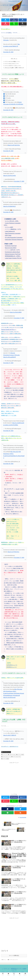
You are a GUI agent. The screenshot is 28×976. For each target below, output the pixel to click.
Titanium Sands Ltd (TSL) (7, 329)
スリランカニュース (6, 751)
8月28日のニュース (12, 667)
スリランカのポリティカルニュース (12, 65)
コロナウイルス (12, 754)
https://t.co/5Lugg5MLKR (9, 357)
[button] (25, 457)
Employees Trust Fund (11, 245)
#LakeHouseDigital (8, 693)
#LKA (20, 102)
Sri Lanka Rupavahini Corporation (13, 237)
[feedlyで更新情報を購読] (7, 812)
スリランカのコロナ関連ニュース (12, 61)
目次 (12, 58)
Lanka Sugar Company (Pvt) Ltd (13, 258)
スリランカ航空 (9, 227)
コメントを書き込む (14, 955)
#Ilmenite (12, 353)
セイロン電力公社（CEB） (12, 221)
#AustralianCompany (8, 355)
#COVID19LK (19, 104)
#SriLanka (6, 40)
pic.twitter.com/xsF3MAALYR (10, 46)
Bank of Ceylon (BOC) (10, 247)
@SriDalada (16, 693)
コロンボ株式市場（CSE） (8, 158)
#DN (19, 451)
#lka (19, 44)
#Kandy (22, 693)
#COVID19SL (12, 104)
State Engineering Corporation (13, 233)
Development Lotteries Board (12, 252)
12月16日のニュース (12, 665)
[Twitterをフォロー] (20, 808)
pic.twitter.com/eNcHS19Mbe (10, 425)
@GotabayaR (16, 695)
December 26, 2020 (8, 52)
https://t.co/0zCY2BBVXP (9, 735)
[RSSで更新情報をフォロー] (20, 812)
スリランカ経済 (6, 758)
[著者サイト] (7, 808)
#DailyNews (6, 453)
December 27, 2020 (19, 181)
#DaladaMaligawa (8, 695)
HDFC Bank (8, 235)
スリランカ (5, 754)
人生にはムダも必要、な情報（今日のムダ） (14, 67)
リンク (17, 489)
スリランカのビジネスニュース (11, 63)
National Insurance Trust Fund (12, 254)
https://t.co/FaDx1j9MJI (15, 312)
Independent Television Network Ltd (14, 239)
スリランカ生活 (21, 754)
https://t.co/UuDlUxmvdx (9, 697)
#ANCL (12, 453)
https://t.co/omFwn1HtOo (9, 175)
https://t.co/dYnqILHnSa (14, 145)
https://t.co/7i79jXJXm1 (13, 551)
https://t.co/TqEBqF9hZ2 (9, 206)
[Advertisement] (14, 778)
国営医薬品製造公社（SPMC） (13, 256)
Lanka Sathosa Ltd (10, 231)
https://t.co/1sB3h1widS (18, 423)
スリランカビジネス (16, 756)
